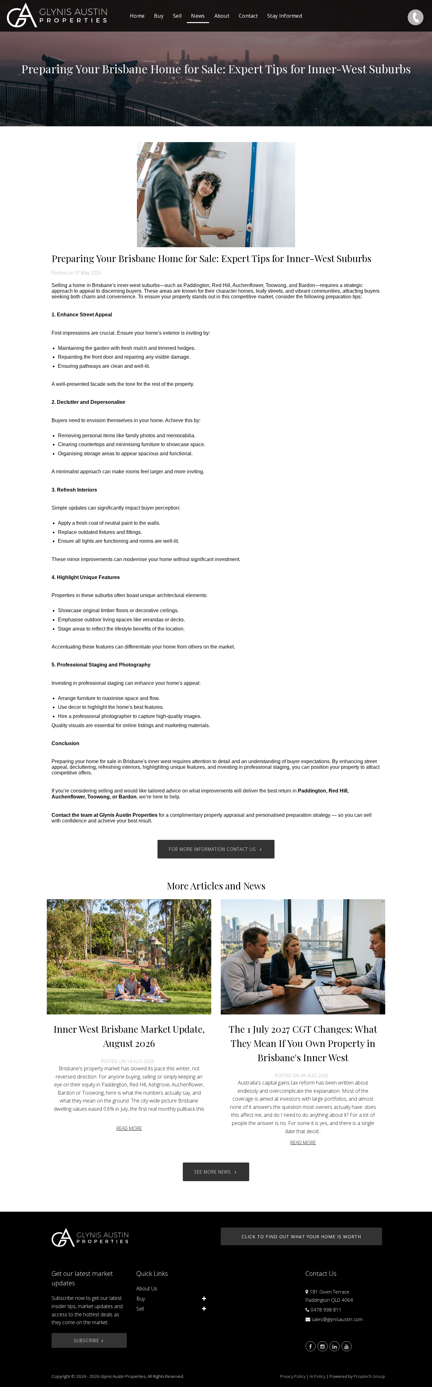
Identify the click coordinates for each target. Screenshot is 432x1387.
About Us (146, 1288)
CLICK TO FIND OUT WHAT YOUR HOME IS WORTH (301, 1237)
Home (137, 15)
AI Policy (317, 1376)
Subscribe (86, 1340)
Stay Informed (284, 15)
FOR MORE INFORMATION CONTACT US (213, 849)
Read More (129, 1128)
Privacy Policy (292, 1376)
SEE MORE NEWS (213, 1172)
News (198, 15)
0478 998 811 (326, 1309)
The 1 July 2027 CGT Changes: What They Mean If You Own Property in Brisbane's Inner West (303, 1043)
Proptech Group (369, 1376)
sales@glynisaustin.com (337, 1319)
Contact (248, 15)
